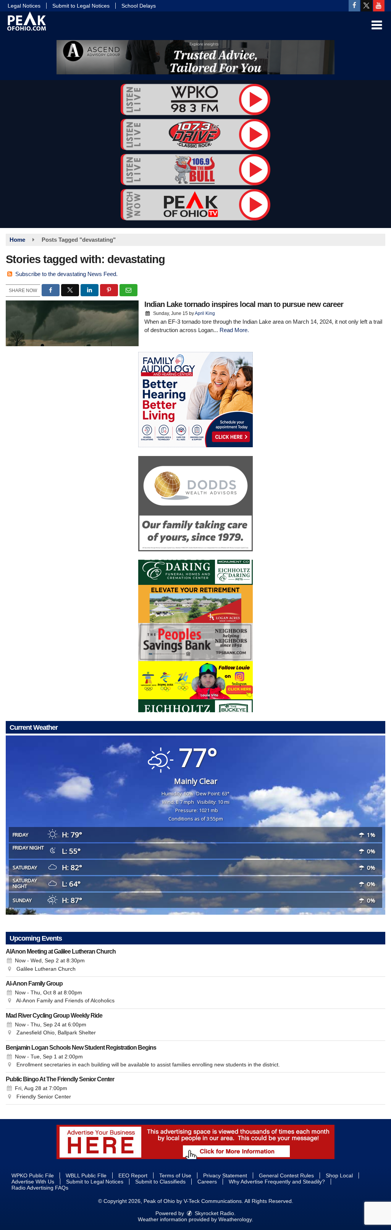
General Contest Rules (286, 1175)
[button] (376, 25)
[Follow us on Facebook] (354, 5)
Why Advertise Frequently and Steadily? (277, 1182)
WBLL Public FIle (86, 1175)
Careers (207, 1182)
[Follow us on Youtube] (379, 5)
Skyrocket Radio (213, 1213)
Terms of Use (175, 1175)
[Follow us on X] (366, 5)
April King (205, 313)
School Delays (138, 6)
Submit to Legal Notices (81, 6)
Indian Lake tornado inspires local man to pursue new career (243, 304)
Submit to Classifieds (160, 1182)
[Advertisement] (195, 57)
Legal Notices (24, 6)
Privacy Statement (225, 1175)
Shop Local (339, 1175)
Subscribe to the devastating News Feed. (66, 274)
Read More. (234, 330)
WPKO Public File (32, 1175)
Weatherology (235, 1219)
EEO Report (132, 1175)
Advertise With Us (32, 1182)
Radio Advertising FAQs (39, 1188)
